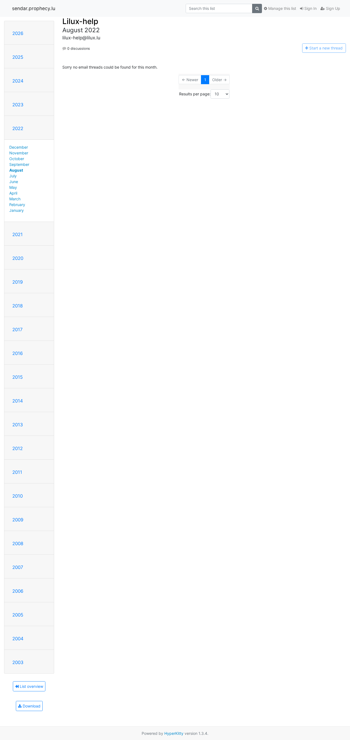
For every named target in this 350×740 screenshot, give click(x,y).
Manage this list (281, 8)
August (16, 170)
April (13, 193)
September (19, 164)
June (13, 181)
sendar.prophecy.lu (33, 8)
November (18, 153)
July (13, 176)
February (17, 204)
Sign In (310, 8)
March (15, 198)
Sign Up (332, 8)
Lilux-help (80, 21)
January (16, 210)
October (16, 158)
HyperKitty (173, 733)
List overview (31, 686)
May (13, 187)
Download (31, 706)
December (18, 147)
